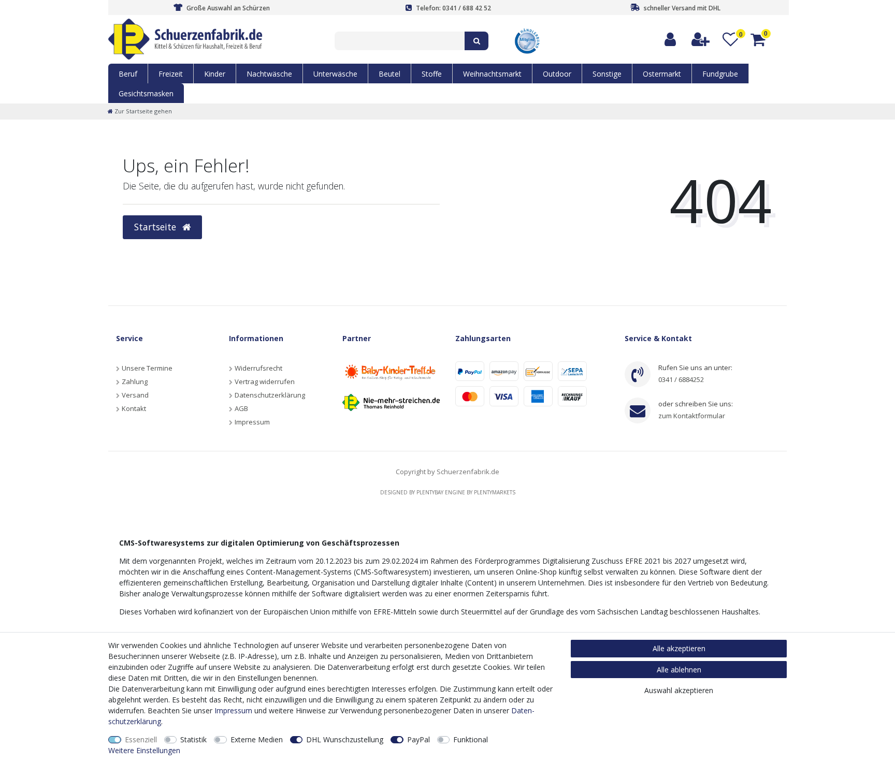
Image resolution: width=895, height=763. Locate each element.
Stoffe (432, 74)
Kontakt (134, 408)
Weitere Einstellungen (144, 750)
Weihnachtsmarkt (492, 74)
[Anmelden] (670, 39)
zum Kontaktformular (691, 415)
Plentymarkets (494, 492)
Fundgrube (720, 74)
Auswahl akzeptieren (678, 690)
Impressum (252, 422)
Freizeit (170, 74)
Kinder (214, 74)
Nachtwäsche (269, 74)
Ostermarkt (662, 74)
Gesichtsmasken (146, 93)
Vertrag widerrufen (265, 381)
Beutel (389, 74)
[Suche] (476, 41)
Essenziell (141, 739)
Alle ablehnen (679, 669)
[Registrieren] (701, 39)
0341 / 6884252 (681, 379)
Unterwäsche (335, 74)
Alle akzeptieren (679, 648)
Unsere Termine (147, 368)
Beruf (128, 74)
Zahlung (135, 381)
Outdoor (557, 74)
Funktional (470, 739)
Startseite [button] (156, 227)
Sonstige (607, 74)
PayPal (418, 739)
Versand (135, 395)
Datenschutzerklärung (270, 395)
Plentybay (429, 492)
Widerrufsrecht (258, 368)
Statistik (193, 739)
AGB (241, 408)
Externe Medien (256, 739)
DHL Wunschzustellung (344, 739)
